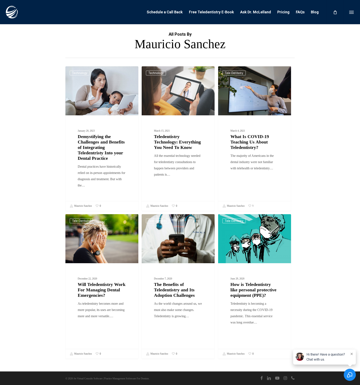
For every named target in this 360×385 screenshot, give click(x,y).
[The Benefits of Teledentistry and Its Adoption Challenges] (178, 286)
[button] (351, 12)
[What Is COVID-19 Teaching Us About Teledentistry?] (254, 138)
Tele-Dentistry (234, 73)
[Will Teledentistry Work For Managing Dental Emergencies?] (101, 286)
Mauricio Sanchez (83, 205)
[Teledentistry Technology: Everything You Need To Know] (178, 138)
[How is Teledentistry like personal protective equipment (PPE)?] (254, 286)
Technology (79, 73)
